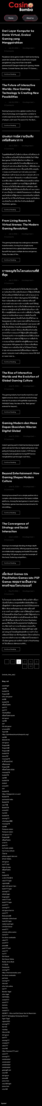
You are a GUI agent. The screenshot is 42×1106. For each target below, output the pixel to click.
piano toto (5, 1081)
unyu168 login (6, 1083)
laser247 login (7, 921)
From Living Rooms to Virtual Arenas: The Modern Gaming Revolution (20, 224)
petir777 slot (6, 948)
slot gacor (5, 718)
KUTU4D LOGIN (7, 848)
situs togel (5, 994)
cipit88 (4, 688)
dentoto (4, 1005)
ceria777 (5, 913)
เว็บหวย (4, 853)
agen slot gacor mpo (9, 886)
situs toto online (7, 986)
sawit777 (5, 905)
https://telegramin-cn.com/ (11, 794)
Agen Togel (6, 1018)
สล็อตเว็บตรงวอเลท (8, 715)
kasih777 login (7, 889)
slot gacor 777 (7, 834)
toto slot (5, 983)
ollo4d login (6, 894)
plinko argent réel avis (9, 856)
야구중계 (5, 964)
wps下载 (5, 805)
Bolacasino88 (6, 916)
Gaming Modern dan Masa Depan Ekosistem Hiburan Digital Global (19, 426)
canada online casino (9, 932)
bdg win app (6, 867)
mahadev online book (9, 918)
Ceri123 (4, 813)
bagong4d (5, 897)
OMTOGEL (5, 997)
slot (3, 724)
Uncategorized (28, 48)
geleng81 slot (6, 1070)
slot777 (4, 707)
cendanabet (6, 1059)
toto (3, 872)
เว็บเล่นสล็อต (6, 713)
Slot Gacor (5, 956)
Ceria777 (5, 935)
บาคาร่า (4, 843)
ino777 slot (5, 864)
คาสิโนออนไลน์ (7, 761)
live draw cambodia (9, 937)
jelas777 (5, 845)
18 (31, 666)
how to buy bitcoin (8, 851)
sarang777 (5, 818)
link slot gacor (6, 726)
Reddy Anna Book (8, 962)
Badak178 (5, 797)
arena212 (5, 786)
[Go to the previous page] (7, 661)
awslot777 (5, 1000)
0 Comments (9, 51)
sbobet (4, 783)
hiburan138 (6, 1032)
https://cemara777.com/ (10, 1051)
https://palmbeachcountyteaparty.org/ (15, 734)
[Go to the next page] (36, 666)
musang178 (6, 759)
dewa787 (5, 756)
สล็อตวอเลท (6, 764)
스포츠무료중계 (7, 878)
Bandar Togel (6, 991)
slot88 (4, 699)
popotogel (5, 686)
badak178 (5, 691)
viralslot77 (5, 1043)
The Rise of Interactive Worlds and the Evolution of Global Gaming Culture (20, 376)
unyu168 (5, 1048)
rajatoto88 (5, 883)
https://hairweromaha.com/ (11, 973)
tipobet (3, 1103)
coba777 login (7, 881)
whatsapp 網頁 (7, 821)
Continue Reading (12, 73)
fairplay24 (5, 967)
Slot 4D (4, 1027)
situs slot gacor (7, 696)
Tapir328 (5, 732)
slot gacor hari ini (8, 910)
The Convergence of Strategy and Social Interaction (15, 527)
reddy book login (7, 924)
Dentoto (5, 1008)
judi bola (5, 978)
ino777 (4, 954)
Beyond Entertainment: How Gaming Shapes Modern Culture (20, 477)
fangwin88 (5, 694)
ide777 (4, 989)
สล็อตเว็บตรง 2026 (8, 769)
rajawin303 (6, 1021)
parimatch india (7, 799)
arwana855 (6, 729)
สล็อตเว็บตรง (6, 705)
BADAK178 (6, 740)
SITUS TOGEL (6, 859)
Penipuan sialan (7, 829)
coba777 (5, 940)
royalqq (4, 1029)
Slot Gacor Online (8, 959)
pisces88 (5, 945)
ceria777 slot (6, 899)
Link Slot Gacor (7, 926)
